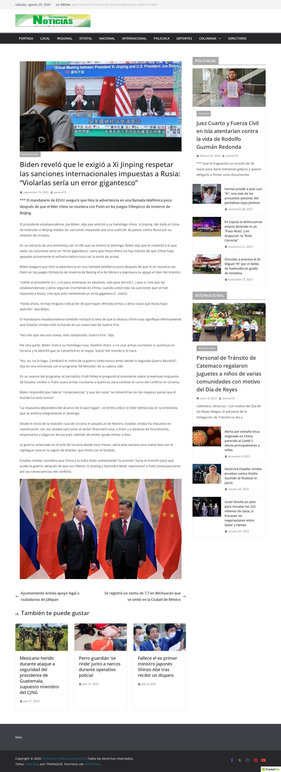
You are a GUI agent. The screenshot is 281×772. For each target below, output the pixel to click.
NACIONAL (107, 38)
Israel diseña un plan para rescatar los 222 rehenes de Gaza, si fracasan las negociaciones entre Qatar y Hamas (240, 513)
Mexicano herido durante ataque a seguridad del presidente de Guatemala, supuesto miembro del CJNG (39, 675)
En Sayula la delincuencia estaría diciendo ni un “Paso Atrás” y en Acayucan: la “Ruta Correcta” (243, 231)
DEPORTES (184, 38)
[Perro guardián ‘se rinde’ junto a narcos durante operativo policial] (100, 626)
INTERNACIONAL (134, 38)
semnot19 (60, 192)
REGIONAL (64, 38)
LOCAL (45, 38)
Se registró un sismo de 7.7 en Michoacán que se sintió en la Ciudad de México (142, 596)
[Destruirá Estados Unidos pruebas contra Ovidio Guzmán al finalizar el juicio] (207, 479)
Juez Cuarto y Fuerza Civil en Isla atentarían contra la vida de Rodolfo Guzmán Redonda (227, 134)
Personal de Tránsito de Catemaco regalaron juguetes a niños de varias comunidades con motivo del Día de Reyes (228, 373)
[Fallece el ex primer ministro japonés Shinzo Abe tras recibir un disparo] (159, 626)
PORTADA (26, 38)
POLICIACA (161, 38)
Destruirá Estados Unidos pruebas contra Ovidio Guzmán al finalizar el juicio (243, 476)
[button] (218, 38)
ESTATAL (85, 38)
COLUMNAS (207, 38)
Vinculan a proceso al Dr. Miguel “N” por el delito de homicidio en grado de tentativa (243, 266)
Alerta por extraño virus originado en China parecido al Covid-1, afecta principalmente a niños (242, 440)
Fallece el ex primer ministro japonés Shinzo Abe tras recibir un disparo (157, 666)
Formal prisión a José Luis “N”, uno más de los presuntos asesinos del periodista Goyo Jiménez (243, 196)
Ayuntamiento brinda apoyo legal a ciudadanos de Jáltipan (50, 596)
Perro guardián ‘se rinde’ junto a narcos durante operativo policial (100, 666)
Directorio (237, 38)
